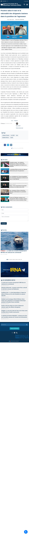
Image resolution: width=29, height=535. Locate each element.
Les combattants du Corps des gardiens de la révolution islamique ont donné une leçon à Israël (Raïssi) (19, 178)
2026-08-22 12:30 (6, 290)
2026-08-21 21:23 (6, 308)
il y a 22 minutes (4, 254)
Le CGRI (12, 135)
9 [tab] (19, 259)
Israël (11, 137)
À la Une (4, 230)
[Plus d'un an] (5, 164)
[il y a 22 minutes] (14, 241)
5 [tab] (13, 259)
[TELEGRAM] (14, 332)
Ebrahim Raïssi (5, 137)
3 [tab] (10, 259)
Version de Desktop (15, 328)
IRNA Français (12, 4)
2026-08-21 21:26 (6, 303)
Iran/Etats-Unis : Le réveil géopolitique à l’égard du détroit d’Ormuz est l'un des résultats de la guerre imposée (13, 294)
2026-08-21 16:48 (6, 313)
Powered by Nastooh (15, 341)
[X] (12, 332)
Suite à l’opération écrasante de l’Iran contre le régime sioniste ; (18, 184)
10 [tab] (21, 259)
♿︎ (26, 531)
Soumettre (4, 223)
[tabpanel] (14, 243)
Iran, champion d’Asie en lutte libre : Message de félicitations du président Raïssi (18, 192)
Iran (12, 120)
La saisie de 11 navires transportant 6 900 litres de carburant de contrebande (14, 251)
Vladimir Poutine (5, 135)
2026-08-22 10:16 (6, 297)
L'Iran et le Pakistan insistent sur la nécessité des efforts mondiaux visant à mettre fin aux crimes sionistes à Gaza (18, 199)
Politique (16, 120)
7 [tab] (16, 259)
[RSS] (17, 332)
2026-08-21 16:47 (6, 318)
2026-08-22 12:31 (6, 285)
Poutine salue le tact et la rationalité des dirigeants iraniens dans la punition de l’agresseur (14, 13)
